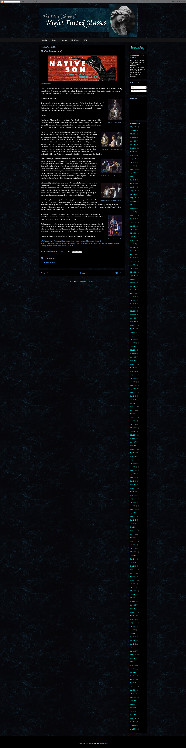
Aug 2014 (133, 541)
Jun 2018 (133, 382)
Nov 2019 (133, 325)
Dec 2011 (133, 640)
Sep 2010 (133, 683)
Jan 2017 (133, 442)
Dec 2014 (133, 527)
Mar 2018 (133, 392)
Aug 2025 (133, 159)
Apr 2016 (133, 474)
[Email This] (73, 252)
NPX (85, 40)
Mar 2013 (133, 598)
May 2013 (133, 591)
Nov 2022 (133, 251)
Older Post (119, 273)
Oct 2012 (133, 615)
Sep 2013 (133, 577)
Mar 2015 (133, 516)
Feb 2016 (133, 481)
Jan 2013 (133, 605)
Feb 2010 (133, 708)
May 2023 (133, 233)
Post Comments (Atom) (87, 281)
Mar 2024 (133, 205)
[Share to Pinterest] (81, 252)
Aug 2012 (133, 623)
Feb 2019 (133, 353)
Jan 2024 (133, 212)
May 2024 (133, 198)
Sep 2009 (133, 725)
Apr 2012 (133, 633)
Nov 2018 (133, 364)
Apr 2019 (133, 346)
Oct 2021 (133, 293)
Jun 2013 (133, 587)
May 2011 (133, 654)
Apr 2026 (133, 130)
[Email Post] (68, 251)
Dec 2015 (133, 484)
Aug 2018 (133, 375)
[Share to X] (77, 252)
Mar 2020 (133, 311)
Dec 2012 (133, 608)
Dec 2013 (133, 566)
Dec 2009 (133, 715)
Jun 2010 (133, 693)
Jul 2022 (133, 265)
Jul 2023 (133, 226)
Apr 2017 (133, 431)
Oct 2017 (133, 410)
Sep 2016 (133, 456)
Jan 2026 (133, 141)
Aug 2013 (133, 580)
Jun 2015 (133, 506)
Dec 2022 (133, 247)
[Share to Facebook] (79, 252)
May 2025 (133, 169)
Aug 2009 (133, 729)
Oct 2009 (133, 722)
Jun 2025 (133, 166)
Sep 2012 (133, 619)
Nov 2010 (133, 676)
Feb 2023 (133, 240)
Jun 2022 (133, 268)
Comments (136, 91)
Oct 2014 (133, 534)
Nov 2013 (133, 569)
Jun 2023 (133, 229)
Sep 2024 (133, 187)
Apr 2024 (133, 201)
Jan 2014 (133, 562)
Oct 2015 (133, 491)
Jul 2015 (133, 502)
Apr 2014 (133, 555)
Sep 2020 (133, 304)
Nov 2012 (133, 612)
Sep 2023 (133, 219)
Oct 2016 (133, 453)
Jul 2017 (133, 421)
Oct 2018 (133, 368)
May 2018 (133, 385)
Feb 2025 (133, 180)
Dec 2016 (133, 445)
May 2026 (133, 127)
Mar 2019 (133, 350)
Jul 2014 (133, 545)
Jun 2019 (133, 343)
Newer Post (45, 273)
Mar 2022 (133, 279)
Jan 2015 (133, 523)
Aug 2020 (133, 307)
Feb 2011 (133, 665)
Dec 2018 (133, 360)
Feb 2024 (133, 208)
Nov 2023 (133, 215)
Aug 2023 (133, 222)
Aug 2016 (133, 460)
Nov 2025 (133, 148)
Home (82, 273)
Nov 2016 (133, 449)
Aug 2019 (133, 336)
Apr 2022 (133, 275)
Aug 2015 (133, 499)
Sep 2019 (133, 332)
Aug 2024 (133, 190)
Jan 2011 (133, 669)
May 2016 (133, 470)
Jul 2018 (133, 378)
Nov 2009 (133, 718)
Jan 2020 (133, 318)
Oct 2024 (133, 183)
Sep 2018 (133, 371)
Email (54, 40)
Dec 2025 (133, 144)
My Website (75, 40)
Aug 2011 (133, 647)
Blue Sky (44, 40)
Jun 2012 (133, 630)
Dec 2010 (133, 672)
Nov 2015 (133, 488)
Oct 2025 (133, 151)
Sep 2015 (133, 495)
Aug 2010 (133, 686)
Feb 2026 (133, 137)
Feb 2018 (133, 396)
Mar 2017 (133, 435)
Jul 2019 (133, 339)
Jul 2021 (133, 300)
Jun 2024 (133, 194)
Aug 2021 (133, 297)
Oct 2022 (133, 254)
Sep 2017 (133, 414)
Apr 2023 (133, 236)
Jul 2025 (133, 162)
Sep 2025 (133, 155)
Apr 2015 (133, 513)
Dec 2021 (133, 286)
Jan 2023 (133, 244)
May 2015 (133, 509)
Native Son (45, 241)
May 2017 (133, 428)
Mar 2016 (133, 477)
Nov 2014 (133, 530)
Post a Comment (49, 263)
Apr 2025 (133, 173)
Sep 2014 (133, 538)
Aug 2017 (133, 417)
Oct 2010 (133, 679)
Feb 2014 (133, 559)
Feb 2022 (133, 282)
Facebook (64, 40)
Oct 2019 (133, 329)
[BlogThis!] (75, 252)
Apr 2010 (133, 700)
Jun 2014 (133, 548)
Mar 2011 (133, 662)
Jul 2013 (133, 584)
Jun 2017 (133, 424)
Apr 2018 (133, 389)
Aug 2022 (133, 261)
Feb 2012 (133, 637)
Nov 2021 (133, 290)
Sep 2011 (133, 644)
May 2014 (133, 552)
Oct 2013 (133, 573)
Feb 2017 (133, 438)
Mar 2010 (133, 704)
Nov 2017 (133, 406)
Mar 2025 (133, 176)
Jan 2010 (133, 711)
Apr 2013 (133, 594)
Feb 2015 (133, 520)
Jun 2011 (133, 651)
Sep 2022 (133, 258)
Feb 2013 (133, 601)
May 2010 (133, 697)
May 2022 (133, 272)
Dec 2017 (133, 403)
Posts (134, 87)
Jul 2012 (133, 626)
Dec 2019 (133, 321)
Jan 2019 (133, 357)
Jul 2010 (133, 690)
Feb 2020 (133, 314)
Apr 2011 (133, 658)
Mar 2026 (133, 134)
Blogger (104, 743)
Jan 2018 (133, 399)
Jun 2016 (133, 467)
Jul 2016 (133, 463)
